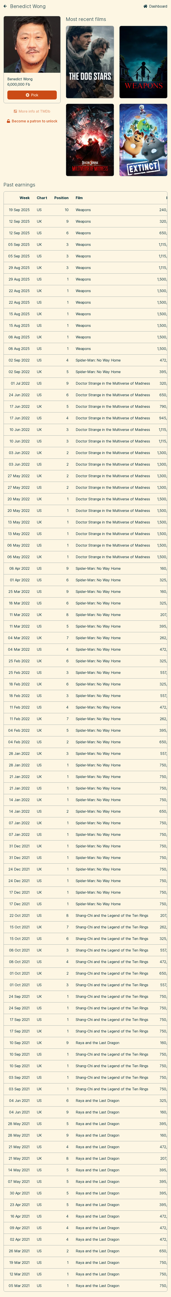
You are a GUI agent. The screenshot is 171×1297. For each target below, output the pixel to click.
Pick (34, 95)
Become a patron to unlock (34, 121)
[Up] (5, 6)
